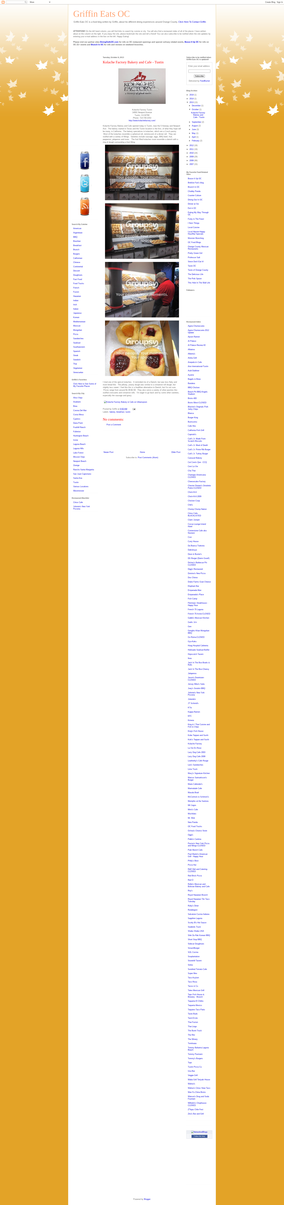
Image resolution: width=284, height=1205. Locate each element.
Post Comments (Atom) (148, 457)
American (77, 228)
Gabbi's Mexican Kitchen (198, 618)
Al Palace (192, 341)
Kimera (191, 720)
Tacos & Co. (193, 986)
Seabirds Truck (194, 927)
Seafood (76, 343)
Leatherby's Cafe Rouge (198, 761)
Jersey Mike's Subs (196, 684)
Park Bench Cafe (195, 850)
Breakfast (77, 245)
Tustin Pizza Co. (195, 1067)
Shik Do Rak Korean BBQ (199, 935)
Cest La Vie (193, 466)
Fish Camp (192, 599)
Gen (189, 626)
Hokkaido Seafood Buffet (198, 650)
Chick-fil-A (192, 492)
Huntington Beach (80, 436)
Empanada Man (194, 590)
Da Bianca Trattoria (196, 546)
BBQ (75, 237)
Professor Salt (194, 257)
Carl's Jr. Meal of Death (198, 445)
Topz (190, 1062)
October (195, 109)
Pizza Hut (192, 865)
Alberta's (191, 354)
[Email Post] (133, 409)
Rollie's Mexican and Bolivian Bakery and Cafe (199, 885)
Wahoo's (191, 1084)
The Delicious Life (195, 274)
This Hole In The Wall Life (199, 283)
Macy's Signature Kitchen (199, 773)
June (194, 129)
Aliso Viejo (77, 398)
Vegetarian (77, 368)
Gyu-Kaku (192, 641)
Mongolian (77, 330)
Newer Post (108, 452)
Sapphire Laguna (195, 918)
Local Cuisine (193, 227)
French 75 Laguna (195, 609)
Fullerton (77, 431)
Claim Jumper (194, 520)
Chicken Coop (194, 501)
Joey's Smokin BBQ (196, 688)
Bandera (191, 383)
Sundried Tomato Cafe (197, 969)
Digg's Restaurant (195, 569)
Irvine (75, 440)
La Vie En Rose (194, 748)
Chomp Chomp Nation (197, 509)
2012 (191, 145)
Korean (76, 317)
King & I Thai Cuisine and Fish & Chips (199, 725)
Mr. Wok (191, 818)
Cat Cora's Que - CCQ (197, 462)
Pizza (75, 334)
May (194, 133)
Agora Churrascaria (196, 326)
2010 (191, 153)
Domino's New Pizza (196, 573)
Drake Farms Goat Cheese (199, 582)
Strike (190, 965)
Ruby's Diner (193, 906)
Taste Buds (193, 1014)
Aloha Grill (192, 358)
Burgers (76, 254)
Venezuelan (78, 372)
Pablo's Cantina (194, 839)
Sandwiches (78, 338)
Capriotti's (192, 434)
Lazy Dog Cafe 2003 (196, 752)
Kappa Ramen (194, 712)
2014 (191, 99)
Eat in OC (192, 208)
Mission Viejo (79, 457)
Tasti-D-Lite (193, 1018)
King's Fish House (195, 731)
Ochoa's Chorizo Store (197, 831)
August (195, 126)
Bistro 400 (192, 398)
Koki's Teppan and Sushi (198, 739)
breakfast (120, 412)
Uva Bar (191, 1071)
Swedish (76, 360)
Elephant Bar (193, 586)
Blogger (147, 1199)
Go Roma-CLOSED (196, 637)
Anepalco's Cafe (195, 362)
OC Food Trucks (195, 826)
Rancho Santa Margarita (83, 470)
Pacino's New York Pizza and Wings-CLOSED (198, 844)
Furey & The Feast (196, 219)
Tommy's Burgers (195, 1058)
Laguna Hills (78, 448)
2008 (191, 160)
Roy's (190, 891)
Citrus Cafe (78, 502)
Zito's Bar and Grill (196, 1114)
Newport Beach (79, 461)
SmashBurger (194, 948)
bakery (112, 412)
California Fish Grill (196, 430)
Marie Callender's (195, 784)
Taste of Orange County (198, 270)
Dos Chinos (193, 577)
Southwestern (79, 347)
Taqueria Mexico (195, 1005)
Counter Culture (194, 195)
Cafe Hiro (192, 426)
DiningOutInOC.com (109, 42)
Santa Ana (77, 478)
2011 (191, 149)
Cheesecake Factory (197, 481)
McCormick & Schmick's (198, 797)
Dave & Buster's (195, 554)
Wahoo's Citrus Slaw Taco (199, 1088)
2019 (191, 95)
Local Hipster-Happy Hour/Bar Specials (196, 233)
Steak (75, 355)
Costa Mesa (78, 414)
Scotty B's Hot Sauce (197, 922)
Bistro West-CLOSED (197, 402)
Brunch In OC (97, 45)
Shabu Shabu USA (196, 931)
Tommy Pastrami (195, 1054)
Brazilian (77, 241)
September (197, 122)
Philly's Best (193, 861)
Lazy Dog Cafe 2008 (196, 756)
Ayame (191, 375)
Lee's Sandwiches (195, 765)
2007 (191, 164)
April (194, 137)
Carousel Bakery (195, 458)
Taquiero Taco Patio (196, 1009)
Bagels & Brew (194, 379)
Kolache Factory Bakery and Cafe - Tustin (198, 115)
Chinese (76, 262)
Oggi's (190, 835)
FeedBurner (205, 81)
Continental (78, 266)
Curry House (193, 541)
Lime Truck (192, 769)
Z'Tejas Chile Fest (195, 1109)
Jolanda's (192, 699)
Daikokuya (192, 550)
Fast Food (77, 279)
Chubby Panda (194, 191)
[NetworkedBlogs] (199, 1132)
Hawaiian (77, 296)
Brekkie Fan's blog (196, 183)
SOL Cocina (193, 952)
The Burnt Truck (195, 1030)
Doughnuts (77, 275)
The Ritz (191, 1035)
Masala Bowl (193, 792)
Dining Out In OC (195, 200)
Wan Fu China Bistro (197, 1092)
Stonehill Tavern (195, 961)
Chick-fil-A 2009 (194, 496)
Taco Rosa (192, 982)
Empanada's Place (196, 594)
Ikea (190, 658)
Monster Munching (196, 238)
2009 (191, 157)
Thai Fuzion (193, 1022)
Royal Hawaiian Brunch (198, 895)
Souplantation (194, 956)
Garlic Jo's (192, 622)
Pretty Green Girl (195, 253)
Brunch (76, 249)
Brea (75, 406)
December (196, 105)
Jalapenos (192, 673)
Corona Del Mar (80, 410)
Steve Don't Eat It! (196, 261)
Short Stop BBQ (195, 939)
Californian (77, 258)
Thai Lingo (192, 1026)
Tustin (76, 482)
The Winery (193, 1039)
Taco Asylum (193, 978)
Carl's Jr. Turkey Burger (198, 454)
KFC (190, 716)
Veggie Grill (193, 1075)
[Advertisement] (142, 440)
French (76, 288)
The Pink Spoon (195, 278)
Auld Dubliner (193, 371)
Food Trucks (78, 283)
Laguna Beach (79, 444)
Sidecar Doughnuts (196, 944)
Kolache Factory (195, 744)
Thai (75, 364)
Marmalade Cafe (195, 788)
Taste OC (192, 266)
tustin (128, 412)
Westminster (78, 491)
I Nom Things (193, 223)
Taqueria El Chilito (195, 1001)
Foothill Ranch (79, 427)
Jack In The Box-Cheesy (198, 669)
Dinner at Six (193, 204)
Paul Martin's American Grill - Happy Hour (198, 855)
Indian (75, 300)
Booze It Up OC (192, 42)
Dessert (76, 271)
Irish (75, 305)
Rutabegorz (193, 910)
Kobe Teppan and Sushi (198, 735)
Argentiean (77, 233)
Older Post (175, 452)
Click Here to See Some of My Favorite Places (84, 385)
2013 (191, 102)
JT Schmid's (193, 703)
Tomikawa (192, 1043)
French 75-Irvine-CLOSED (199, 614)
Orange (76, 465)
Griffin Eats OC (101, 14)
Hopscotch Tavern (195, 654)
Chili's (190, 505)
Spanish (76, 351)
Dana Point (78, 423)
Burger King (193, 417)
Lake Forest (78, 453)
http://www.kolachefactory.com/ (142, 120)
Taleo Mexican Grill (196, 990)
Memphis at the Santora (198, 801)
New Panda (193, 822)
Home (142, 452)
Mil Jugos (192, 805)
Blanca (191, 413)
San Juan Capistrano (82, 474)
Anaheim (77, 402)
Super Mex (192, 973)
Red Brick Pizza (195, 876)
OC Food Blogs (194, 242)
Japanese (77, 313)
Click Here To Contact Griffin (192, 22)
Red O (190, 880)
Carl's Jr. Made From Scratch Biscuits (197, 440)
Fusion (76, 292)
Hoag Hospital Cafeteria (198, 645)
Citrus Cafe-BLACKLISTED (194, 514)
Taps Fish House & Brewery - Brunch (196, 995)
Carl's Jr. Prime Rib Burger (199, 449)
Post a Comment (113, 425)
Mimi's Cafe (193, 809)
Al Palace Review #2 (197, 345)
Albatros (191, 349)
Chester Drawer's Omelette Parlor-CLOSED (199, 486)
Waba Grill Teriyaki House (199, 1079)
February (196, 141)
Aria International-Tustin (198, 366)
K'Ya (190, 707)
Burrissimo (192, 422)
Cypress (76, 419)
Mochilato (192, 814)
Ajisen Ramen (194, 337)
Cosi (190, 537)
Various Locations (80, 486)
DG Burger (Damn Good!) (198, 558)
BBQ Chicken (194, 387)
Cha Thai (192, 471)
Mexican (76, 326)
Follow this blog (199, 1136)
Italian (75, 309)
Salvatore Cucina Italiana (198, 914)
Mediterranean (79, 322)
